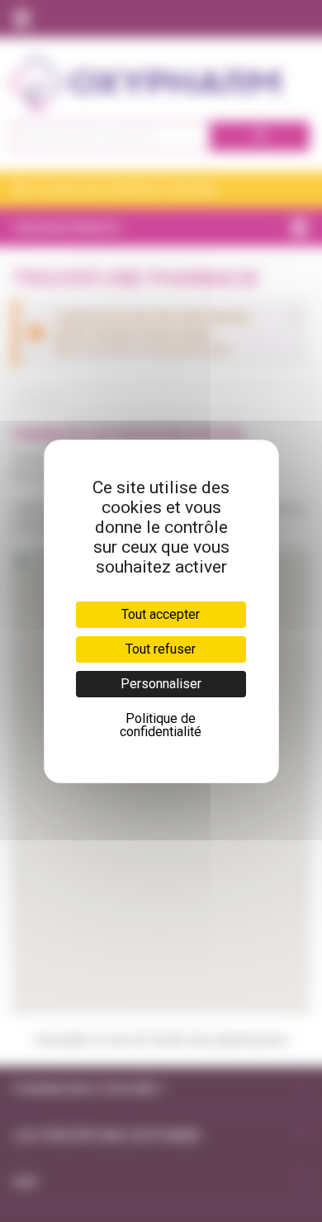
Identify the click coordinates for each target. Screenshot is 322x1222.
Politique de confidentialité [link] (160, 725)
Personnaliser (161, 684)
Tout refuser (160, 649)
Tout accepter (160, 614)
